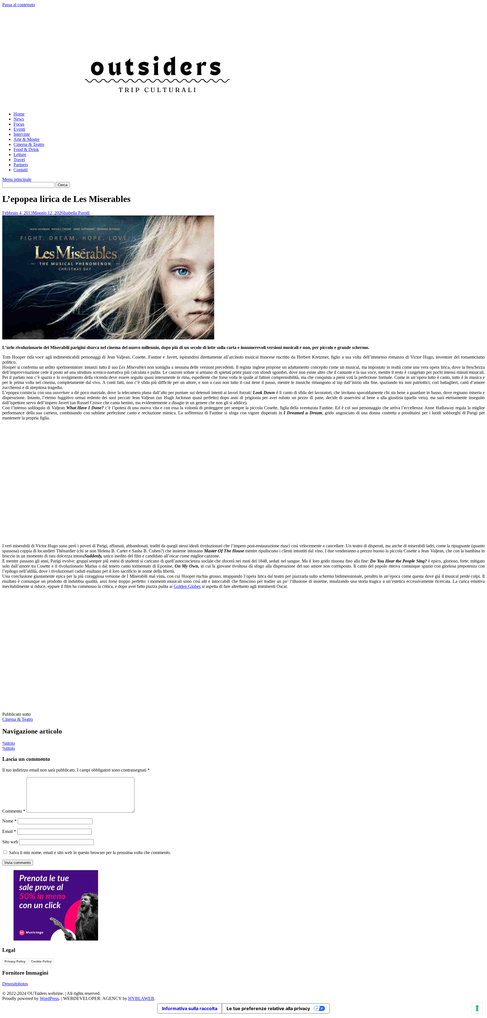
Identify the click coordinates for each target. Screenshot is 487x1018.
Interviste (22, 134)
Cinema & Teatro (29, 144)
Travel (19, 159)
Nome (9, 821)
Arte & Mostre (26, 139)
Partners (21, 164)
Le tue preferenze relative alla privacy (268, 1008)
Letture (20, 154)
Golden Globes (187, 586)
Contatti (21, 169)
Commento (13, 811)
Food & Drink (26, 149)
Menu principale (16, 179)
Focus (19, 124)
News (19, 119)
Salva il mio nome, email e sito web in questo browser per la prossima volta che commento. (90, 852)
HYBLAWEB (141, 998)
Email (9, 831)
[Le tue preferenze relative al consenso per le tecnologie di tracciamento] (477, 1008)
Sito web (10, 841)
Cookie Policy (41, 961)
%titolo (8, 743)
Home (19, 114)
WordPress (49, 998)
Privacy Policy (15, 961)
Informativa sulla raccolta (189, 1008)
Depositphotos (15, 983)
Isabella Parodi (76, 212)
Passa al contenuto (18, 4)
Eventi (19, 129)
